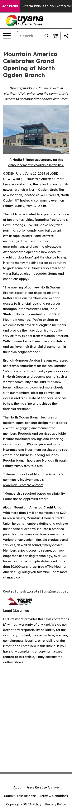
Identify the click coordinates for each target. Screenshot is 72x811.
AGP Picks (10, 6)
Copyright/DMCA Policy (23, 804)
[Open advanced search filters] (55, 35)
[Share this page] (66, 36)
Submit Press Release (20, 796)
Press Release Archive (42, 787)
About (17, 787)
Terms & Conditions (54, 796)
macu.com (14, 577)
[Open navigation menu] (7, 36)
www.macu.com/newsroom (23, 485)
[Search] (46, 35)
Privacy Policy (55, 804)
